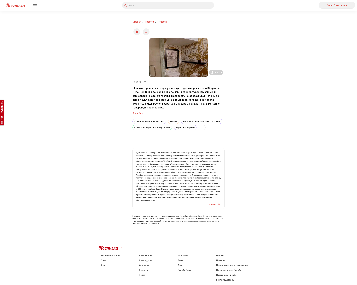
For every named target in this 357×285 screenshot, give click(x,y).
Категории (183, 255)
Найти (201, 5)
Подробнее (138, 113)
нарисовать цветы (185, 127)
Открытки (144, 265)
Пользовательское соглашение (232, 265)
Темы (180, 260)
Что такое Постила (110, 255)
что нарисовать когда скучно (149, 121)
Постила (15, 5)
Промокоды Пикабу (226, 275)
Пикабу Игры (184, 270)
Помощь (220, 255)
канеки (173, 121)
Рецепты (143, 270)
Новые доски (145, 260)
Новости (149, 21)
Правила (220, 260)
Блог (103, 265)
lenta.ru (212, 204)
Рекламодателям (225, 280)
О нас (103, 260)
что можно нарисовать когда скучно (201, 121)
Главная (136, 21)
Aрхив (142, 275)
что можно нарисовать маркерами (152, 127)
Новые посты (146, 255)
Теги (180, 265)
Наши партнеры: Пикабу (228, 270)
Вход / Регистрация (337, 5)
